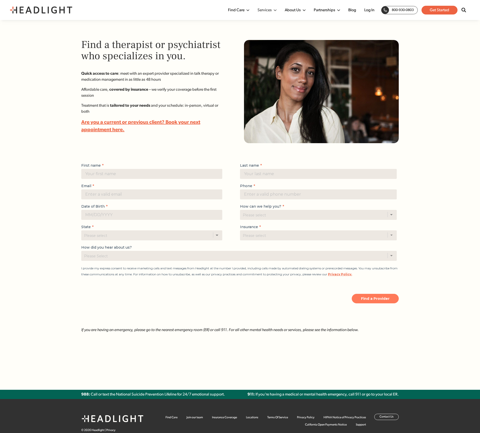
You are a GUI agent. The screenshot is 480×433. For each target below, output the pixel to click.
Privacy (111, 430)
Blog (352, 10)
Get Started (439, 10)
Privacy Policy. (340, 274)
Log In (369, 10)
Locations (252, 417)
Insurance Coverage (224, 417)
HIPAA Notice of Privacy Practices (345, 417)
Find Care (236, 10)
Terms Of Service (277, 417)
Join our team (194, 417)
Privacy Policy (305, 417)
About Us (293, 10)
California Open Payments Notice (326, 424)
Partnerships (324, 10)
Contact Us (387, 416)
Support (361, 424)
